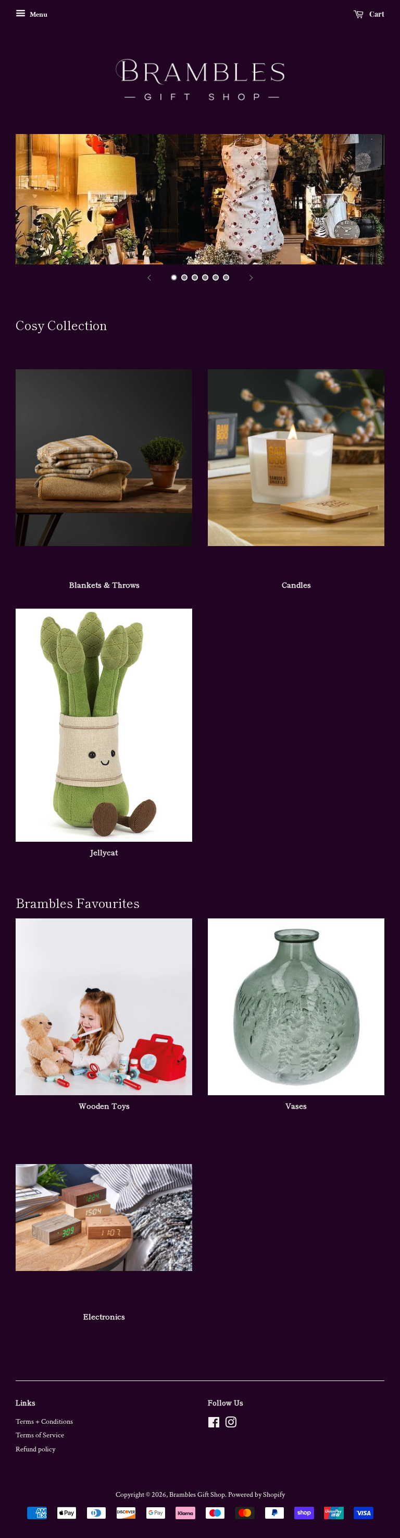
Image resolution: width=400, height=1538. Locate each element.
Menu (37, 14)
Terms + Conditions (44, 1421)
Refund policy (35, 1449)
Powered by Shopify (256, 1494)
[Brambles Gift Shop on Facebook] (214, 1425)
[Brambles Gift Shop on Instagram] (230, 1425)
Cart (376, 14)
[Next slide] (251, 277)
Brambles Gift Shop (197, 1494)
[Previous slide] (149, 277)
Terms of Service (40, 1435)
